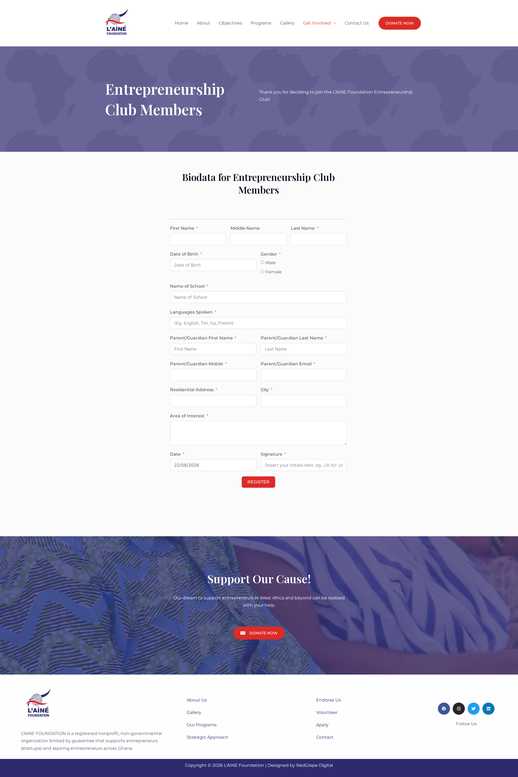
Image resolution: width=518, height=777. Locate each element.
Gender (269, 254)
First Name (182, 228)
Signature (271, 454)
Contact (324, 737)
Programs (261, 23)
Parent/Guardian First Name (201, 338)
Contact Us (357, 23)
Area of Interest (187, 415)
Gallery (287, 23)
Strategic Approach (207, 737)
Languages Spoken (191, 312)
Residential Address (192, 389)
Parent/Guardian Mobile (196, 363)
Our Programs (202, 724)
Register (258, 481)
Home (181, 23)
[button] (400, 23)
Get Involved (317, 23)
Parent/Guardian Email (286, 363)
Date (175, 454)
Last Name (303, 228)
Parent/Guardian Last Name (292, 338)
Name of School (187, 286)
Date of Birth (184, 254)
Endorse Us (328, 700)
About (203, 23)
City (265, 389)
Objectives (230, 23)
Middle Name (245, 228)
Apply (322, 724)
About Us (197, 700)
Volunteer (327, 712)
